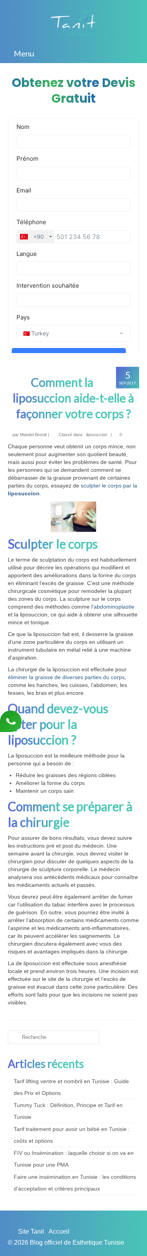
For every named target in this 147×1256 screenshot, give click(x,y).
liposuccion (96, 434)
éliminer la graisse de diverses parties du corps (66, 677)
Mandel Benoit (33, 434)
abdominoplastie (114, 607)
